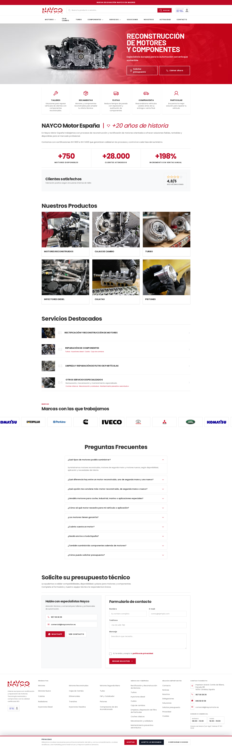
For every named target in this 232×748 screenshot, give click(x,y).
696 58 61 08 (201, 701)
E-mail (152, 609)
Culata (87, 352)
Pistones (103, 701)
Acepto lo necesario (151, 742)
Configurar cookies (178, 742)
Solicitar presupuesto (139, 70)
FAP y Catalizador (107, 696)
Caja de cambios (97, 352)
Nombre (113, 609)
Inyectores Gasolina (77, 707)
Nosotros (166, 694)
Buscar (166, 10)
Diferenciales (74, 696)
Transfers (73, 701)
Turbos (67, 352)
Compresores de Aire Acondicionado (109, 708)
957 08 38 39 (56, 617)
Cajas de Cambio (76, 691)
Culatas (41, 696)
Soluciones (166, 703)
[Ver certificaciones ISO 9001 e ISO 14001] (182, 10)
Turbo (102, 691)
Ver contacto (76, 634)
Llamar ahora (176, 70)
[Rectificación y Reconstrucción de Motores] (116, 333)
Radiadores (42, 701)
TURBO (79, 20)
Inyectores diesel (77, 352)
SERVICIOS (114, 20)
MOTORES (49, 20)
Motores (41, 685)
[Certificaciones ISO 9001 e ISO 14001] (21, 708)
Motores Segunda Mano (110, 685)
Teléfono (113, 620)
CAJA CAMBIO (65, 20)
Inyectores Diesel (45, 707)
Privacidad (166, 712)
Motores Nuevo (44, 691)
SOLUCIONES (132, 20)
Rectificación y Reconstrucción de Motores (144, 686)
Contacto (166, 685)
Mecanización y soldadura (89, 386)
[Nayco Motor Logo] (53, 10)
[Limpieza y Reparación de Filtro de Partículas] (116, 366)
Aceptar (131, 742)
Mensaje (113, 631)
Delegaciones (168, 698)
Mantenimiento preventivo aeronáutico (114, 386)
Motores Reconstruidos (78, 685)
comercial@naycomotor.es (63, 624)
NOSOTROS (149, 20)
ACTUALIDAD (165, 20)
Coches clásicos (72, 386)
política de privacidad (143, 653)
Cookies (165, 716)
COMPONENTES (94, 20)
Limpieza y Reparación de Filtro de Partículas (144, 711)
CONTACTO (182, 20)
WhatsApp (56, 634)
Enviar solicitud (121, 661)
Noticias (165, 690)
